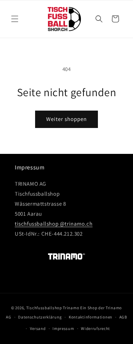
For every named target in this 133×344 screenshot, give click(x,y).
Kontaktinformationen (90, 317)
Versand (38, 328)
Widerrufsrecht (95, 328)
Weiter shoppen (66, 118)
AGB (123, 317)
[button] (15, 19)
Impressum (63, 328)
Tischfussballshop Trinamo (52, 307)
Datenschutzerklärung (40, 317)
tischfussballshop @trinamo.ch (53, 223)
